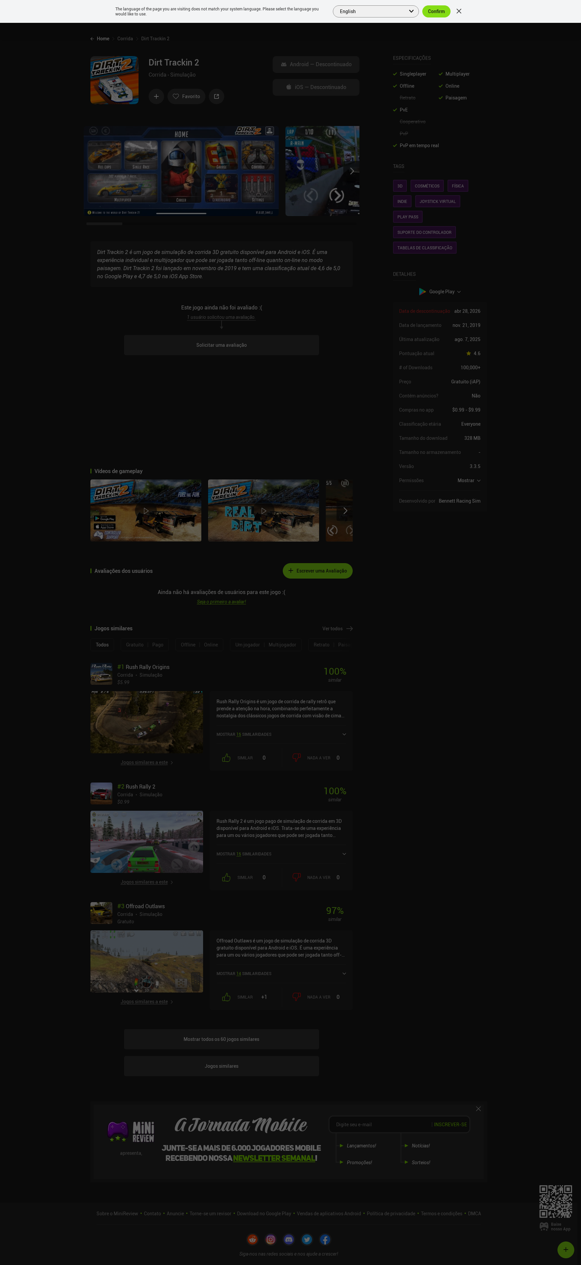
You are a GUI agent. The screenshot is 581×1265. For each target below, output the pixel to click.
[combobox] (372, 11)
